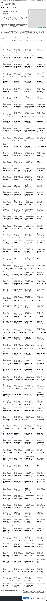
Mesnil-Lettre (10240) (6, 348)
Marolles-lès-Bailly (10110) (41, 332)
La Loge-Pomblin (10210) (29, 257)
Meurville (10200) (28, 353)
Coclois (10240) (39, 155)
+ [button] (29, 10)
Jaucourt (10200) (17, 242)
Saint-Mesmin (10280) (17, 481)
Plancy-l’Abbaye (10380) (7, 410)
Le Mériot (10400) (6, 283)
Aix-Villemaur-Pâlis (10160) (18, 48)
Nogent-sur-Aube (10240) (7, 384)
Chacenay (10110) (17, 125)
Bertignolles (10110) (6, 91)
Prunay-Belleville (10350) (29, 428)
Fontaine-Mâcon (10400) (18, 218)
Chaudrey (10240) (28, 146)
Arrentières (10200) (17, 57)
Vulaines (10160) (17, 585)
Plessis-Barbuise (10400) (29, 410)
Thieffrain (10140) (6, 512)
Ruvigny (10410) (16, 452)
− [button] (29, 12)
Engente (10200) (28, 200)
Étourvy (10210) (5, 209)
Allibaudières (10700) (29, 48)
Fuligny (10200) (28, 228)
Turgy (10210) (39, 521)
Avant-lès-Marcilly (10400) (7, 66)
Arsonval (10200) (28, 57)
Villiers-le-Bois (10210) (6, 571)
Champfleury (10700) (17, 130)
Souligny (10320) (17, 507)
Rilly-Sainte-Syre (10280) (7, 442)
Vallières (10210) (28, 530)
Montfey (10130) (28, 357)
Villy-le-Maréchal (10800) (7, 576)
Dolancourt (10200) (40, 184)
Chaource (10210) (17, 136)
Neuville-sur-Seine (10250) (7, 379)
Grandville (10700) (17, 233)
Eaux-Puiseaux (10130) (29, 194)
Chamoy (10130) (39, 125)
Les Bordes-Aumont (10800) (41, 283)
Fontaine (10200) (39, 213)
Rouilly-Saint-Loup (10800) (29, 448)
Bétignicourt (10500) (40, 91)
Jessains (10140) (39, 242)
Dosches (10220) (28, 189)
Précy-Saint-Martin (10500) (30, 424)
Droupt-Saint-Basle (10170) (7, 194)
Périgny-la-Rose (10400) (41, 400)
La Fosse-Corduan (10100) (7, 257)
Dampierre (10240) (28, 179)
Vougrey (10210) (5, 585)
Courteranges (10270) (6, 170)
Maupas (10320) (28, 337)
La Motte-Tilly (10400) (6, 262)
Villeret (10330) (5, 567)
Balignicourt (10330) (40, 72)
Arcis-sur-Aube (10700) (7, 52)
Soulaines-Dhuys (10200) (7, 507)
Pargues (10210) (28, 394)
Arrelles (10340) (39, 52)
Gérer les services (26, 595)
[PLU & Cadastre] (8, 4)
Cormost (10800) (28, 160)
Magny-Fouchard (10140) (7, 321)
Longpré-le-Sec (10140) (41, 305)
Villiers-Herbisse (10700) (41, 567)
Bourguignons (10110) (17, 106)
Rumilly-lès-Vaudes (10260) (7, 452)
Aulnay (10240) (27, 61)
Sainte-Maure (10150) (6, 498)
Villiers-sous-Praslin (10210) (18, 571)
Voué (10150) (39, 580)
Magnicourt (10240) (40, 316)
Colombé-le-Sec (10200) (18, 160)
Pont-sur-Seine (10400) (7, 419)
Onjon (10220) (39, 384)
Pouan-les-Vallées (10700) (18, 419)
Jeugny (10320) (5, 246)
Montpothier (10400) (17, 369)
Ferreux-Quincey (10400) (18, 213)
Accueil (15, 596)
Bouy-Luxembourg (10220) (29, 106)
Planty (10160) (16, 410)
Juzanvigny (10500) (17, 251)
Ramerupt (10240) (40, 433)
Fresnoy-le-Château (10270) (19, 228)
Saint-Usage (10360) (40, 492)
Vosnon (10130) (28, 580)
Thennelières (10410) (40, 507)
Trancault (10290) (40, 516)
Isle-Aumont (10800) (40, 237)
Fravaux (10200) (39, 224)
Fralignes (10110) (28, 224)
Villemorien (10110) (6, 561)
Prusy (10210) (39, 428)
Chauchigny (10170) (17, 146)
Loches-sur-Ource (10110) (7, 305)
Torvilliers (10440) (17, 516)
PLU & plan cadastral (22, 3)
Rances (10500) (5, 437)
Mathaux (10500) (17, 337)
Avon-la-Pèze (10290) (40, 66)
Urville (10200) (16, 525)
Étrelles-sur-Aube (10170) (18, 209)
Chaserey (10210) (40, 140)
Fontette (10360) (39, 218)
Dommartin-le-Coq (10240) (7, 189)
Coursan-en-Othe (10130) (18, 165)
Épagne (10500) (39, 200)
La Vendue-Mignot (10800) (7, 268)
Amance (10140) (39, 48)
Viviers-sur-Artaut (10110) (7, 580)
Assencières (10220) (6, 61)
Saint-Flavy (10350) (6, 464)
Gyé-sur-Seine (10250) (40, 233)
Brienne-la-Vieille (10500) (18, 116)
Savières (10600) (5, 503)
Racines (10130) (16, 433)
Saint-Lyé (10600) (28, 475)
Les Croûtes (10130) (6, 289)
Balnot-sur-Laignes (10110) (18, 76)
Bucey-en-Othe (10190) (6, 121)
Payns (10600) (16, 400)
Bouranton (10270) (40, 101)
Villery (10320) (16, 567)
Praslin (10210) (5, 424)
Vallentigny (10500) (17, 530)
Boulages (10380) (28, 101)
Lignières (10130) (17, 300)
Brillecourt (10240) (40, 116)
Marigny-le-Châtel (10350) (18, 332)
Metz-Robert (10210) (17, 353)
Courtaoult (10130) (28, 165)
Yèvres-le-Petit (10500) (29, 585)
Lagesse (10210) (5, 274)
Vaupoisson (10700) (6, 540)
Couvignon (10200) (40, 170)
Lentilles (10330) (28, 283)
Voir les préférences (41, 598)
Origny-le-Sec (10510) (6, 388)
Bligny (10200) (39, 96)
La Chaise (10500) (28, 251)
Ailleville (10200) (5, 48)
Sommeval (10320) (40, 503)
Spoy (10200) (27, 507)
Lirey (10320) (39, 300)
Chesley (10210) (5, 155)
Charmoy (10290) (17, 140)
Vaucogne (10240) (28, 536)
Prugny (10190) (16, 428)
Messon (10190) (5, 353)
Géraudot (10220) (5, 233)
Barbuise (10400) (17, 81)
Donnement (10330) (17, 189)
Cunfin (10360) (5, 179)
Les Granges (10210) (28, 289)
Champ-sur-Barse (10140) (7, 130)
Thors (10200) (27, 512)
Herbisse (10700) (17, 237)
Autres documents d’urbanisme (32, 3)
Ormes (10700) (16, 388)
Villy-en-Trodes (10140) (29, 571)
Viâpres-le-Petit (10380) (29, 546)
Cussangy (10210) (17, 179)
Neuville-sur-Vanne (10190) (18, 379)
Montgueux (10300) (40, 357)
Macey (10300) (5, 316)
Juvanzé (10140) (5, 251)
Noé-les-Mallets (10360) (29, 379)
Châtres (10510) (5, 146)
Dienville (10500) (5, 184)
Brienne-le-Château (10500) (30, 116)
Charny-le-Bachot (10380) (29, 140)
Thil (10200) (16, 512)
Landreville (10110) (28, 274)
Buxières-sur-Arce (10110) (41, 121)
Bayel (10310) (39, 81)
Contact (18, 596)
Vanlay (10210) (39, 530)
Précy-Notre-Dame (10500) (18, 424)
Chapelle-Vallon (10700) (29, 136)
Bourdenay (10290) (6, 106)
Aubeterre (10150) (17, 61)
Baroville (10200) (28, 81)
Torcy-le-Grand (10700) (41, 512)
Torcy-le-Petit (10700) (6, 516)
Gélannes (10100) (40, 228)
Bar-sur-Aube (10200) (29, 76)
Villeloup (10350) (17, 555)
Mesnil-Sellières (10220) (41, 348)
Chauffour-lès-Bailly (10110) (41, 146)
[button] (45, 588)
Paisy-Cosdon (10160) (17, 394)
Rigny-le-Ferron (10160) (41, 437)
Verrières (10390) (17, 546)
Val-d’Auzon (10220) (40, 525)
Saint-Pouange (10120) (6, 492)
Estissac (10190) (39, 204)
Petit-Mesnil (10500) (17, 404)
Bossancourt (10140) (6, 101)
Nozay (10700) (27, 384)
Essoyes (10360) (28, 204)
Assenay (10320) (39, 57)
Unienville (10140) (6, 525)
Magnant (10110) (28, 316)
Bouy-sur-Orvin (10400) (41, 106)
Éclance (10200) (5, 200)
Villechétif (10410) (6, 555)
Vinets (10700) (16, 576)
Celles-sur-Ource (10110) (7, 125)
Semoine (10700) (17, 503)
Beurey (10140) (5, 96)
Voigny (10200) (16, 580)
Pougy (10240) (27, 419)
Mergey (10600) (39, 337)
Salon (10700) (27, 498)
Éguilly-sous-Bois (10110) (18, 200)
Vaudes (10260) (39, 536)
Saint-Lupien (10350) (17, 475)
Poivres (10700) (39, 410)
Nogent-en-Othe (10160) (41, 379)
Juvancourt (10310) (40, 246)
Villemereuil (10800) (28, 555)
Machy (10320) (16, 316)
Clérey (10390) (27, 155)
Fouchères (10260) (17, 224)
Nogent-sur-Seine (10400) (18, 384)
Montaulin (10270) (6, 357)
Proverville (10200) (6, 428)
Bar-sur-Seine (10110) (40, 76)
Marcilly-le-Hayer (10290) (7, 332)
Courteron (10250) (17, 170)
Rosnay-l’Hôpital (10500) (7, 448)
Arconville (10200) (17, 52)
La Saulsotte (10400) (40, 262)
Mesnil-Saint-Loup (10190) (18, 348)
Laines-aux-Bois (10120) (18, 274)
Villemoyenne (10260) (17, 561)
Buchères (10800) (17, 121)
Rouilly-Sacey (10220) (17, 448)
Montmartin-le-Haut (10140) (41, 363)
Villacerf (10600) (39, 546)
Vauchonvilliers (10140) (18, 536)
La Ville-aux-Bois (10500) (18, 268)
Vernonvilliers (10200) (29, 540)
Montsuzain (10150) (40, 369)
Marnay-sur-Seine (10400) (29, 332)
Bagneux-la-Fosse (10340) (18, 72)
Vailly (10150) (27, 525)
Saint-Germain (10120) (18, 464)
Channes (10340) (5, 136)
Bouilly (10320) (16, 101)
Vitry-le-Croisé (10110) (40, 576)
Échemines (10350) (40, 194)
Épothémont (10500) (6, 204)
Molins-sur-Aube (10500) (41, 353)
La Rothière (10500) (28, 262)
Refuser (33, 598)
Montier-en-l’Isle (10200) (7, 363)
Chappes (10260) (40, 136)
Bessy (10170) (27, 91)
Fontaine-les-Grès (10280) (7, 218)
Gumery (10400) (28, 233)
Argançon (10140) (28, 52)
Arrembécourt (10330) (6, 57)
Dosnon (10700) (39, 189)
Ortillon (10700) (28, 388)
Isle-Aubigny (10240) (28, 237)
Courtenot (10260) (40, 165)
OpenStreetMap (41, 27)
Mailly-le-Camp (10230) (18, 321)
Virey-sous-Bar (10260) (29, 576)
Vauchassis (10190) (6, 536)
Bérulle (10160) (16, 91)
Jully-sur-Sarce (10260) (29, 246)
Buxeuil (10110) (27, 121)
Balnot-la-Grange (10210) (7, 76)
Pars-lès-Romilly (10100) (7, 400)
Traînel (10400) (27, 516)
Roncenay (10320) (28, 442)
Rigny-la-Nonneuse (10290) (30, 437)
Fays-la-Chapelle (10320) (7, 213)
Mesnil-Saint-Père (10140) (29, 348)
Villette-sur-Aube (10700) (29, 567)
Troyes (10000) (27, 521)
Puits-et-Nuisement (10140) (7, 433)
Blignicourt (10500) (28, 96)
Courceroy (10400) (6, 165)
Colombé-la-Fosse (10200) (7, 160)
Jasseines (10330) (6, 242)
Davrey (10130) (39, 179)
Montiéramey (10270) (17, 363)
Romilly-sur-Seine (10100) (18, 442)
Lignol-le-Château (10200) (29, 300)
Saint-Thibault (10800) (29, 492)
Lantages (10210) (40, 274)
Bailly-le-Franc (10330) (29, 72)
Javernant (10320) (28, 242)
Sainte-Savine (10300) (18, 498)
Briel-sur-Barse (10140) (6, 116)
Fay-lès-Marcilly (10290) (41, 209)
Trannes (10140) (5, 521)
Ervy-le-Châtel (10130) (18, 204)
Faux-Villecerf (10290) (29, 209)
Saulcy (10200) (39, 498)
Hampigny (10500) (6, 237)
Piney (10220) (27, 404)
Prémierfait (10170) (40, 424)
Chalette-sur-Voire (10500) (30, 125)
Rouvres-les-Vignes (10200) (41, 448)
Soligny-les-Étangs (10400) (30, 503)
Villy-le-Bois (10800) (40, 571)
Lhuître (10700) (5, 300)
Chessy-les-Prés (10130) (18, 155)
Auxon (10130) (39, 61)
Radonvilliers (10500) (29, 433)
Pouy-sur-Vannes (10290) (41, 419)
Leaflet (38, 27)
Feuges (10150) (27, 213)
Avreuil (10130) (5, 72)
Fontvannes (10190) (6, 224)
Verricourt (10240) (6, 546)
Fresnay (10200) (5, 228)
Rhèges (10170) (16, 437)
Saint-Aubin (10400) (40, 452)
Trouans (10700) (16, 521)
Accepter (26, 598)
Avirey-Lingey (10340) (29, 66)
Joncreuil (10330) (17, 246)
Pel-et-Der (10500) (28, 400)
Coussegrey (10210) (28, 170)
